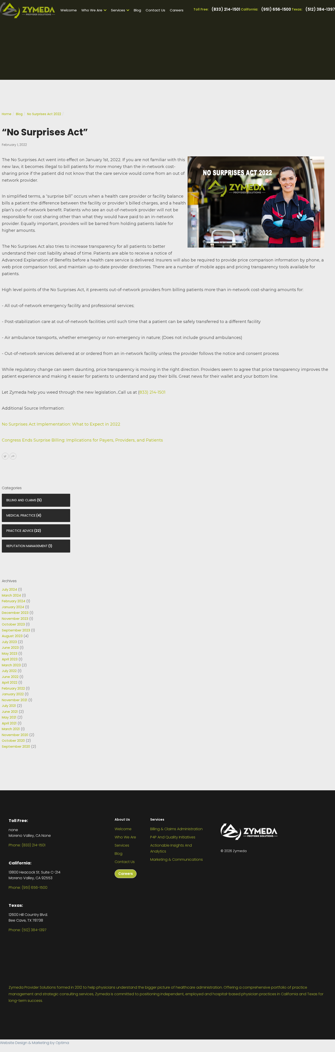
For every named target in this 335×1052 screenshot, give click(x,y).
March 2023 (11, 665)
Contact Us (155, 10)
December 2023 (15, 612)
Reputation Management (27, 546)
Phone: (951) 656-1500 (28, 887)
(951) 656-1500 (276, 9)
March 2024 (11, 595)
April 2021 (9, 723)
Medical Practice (21, 515)
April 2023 (10, 659)
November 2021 (14, 700)
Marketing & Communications (176, 859)
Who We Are (91, 10)
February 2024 (13, 601)
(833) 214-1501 (225, 9)
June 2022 (10, 676)
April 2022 (9, 682)
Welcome (68, 10)
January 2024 (13, 607)
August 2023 (12, 635)
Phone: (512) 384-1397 (27, 930)
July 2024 (9, 589)
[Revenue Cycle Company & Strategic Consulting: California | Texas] (27, 10)
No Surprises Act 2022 (44, 114)
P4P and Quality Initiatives (172, 837)
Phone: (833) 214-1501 (27, 845)
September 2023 (16, 630)
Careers (176, 10)
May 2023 (9, 653)
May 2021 (9, 717)
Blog (137, 10)
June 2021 (10, 711)
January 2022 (13, 694)
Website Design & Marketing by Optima (34, 1042)
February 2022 (13, 688)
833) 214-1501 (152, 392)
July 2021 (9, 705)
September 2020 (16, 746)
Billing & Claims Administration (176, 829)
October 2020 (13, 740)
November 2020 (15, 734)
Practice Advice (20, 530)
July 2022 (9, 670)
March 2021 (11, 728)
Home (6, 114)
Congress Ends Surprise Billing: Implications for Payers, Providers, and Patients (82, 440)
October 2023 (13, 624)
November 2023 (15, 618)
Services (118, 10)
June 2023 (10, 647)
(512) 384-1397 (320, 9)
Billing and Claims (21, 500)
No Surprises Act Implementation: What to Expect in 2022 (61, 424)
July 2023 (9, 641)
